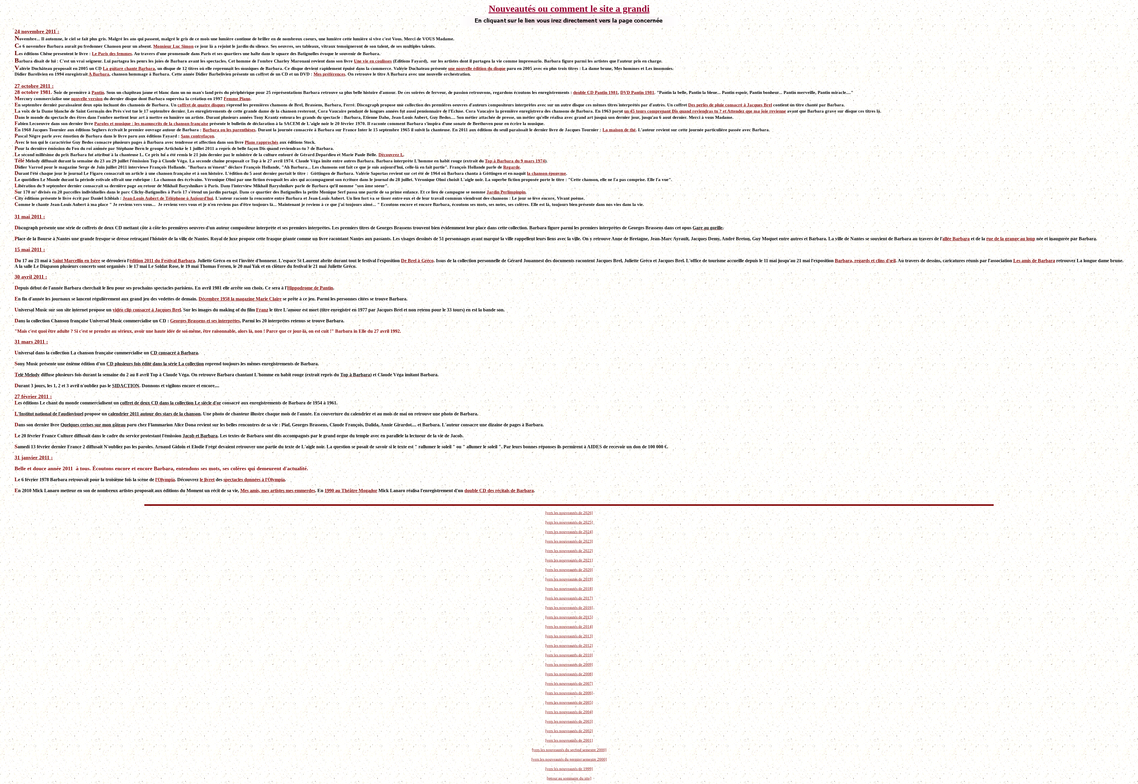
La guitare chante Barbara (129, 68)
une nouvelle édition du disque (477, 68)
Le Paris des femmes (112, 53)
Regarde (511, 167)
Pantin (98, 92)
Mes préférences (329, 74)
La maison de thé (619, 129)
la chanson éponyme (546, 173)
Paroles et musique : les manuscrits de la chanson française (151, 123)
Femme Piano (237, 98)
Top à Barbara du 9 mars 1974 (515, 161)
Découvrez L (390, 154)
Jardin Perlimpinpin (506, 192)
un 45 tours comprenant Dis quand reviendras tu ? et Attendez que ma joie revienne (705, 111)
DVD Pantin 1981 (637, 92)
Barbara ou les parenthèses (229, 129)
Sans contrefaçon (197, 136)
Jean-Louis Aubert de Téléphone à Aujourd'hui (168, 198)
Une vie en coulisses (373, 61)
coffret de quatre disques (201, 105)
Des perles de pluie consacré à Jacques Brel (730, 105)
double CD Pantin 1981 (595, 92)
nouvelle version (87, 98)
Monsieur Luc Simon (173, 46)
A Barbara (99, 74)
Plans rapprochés (261, 142)
